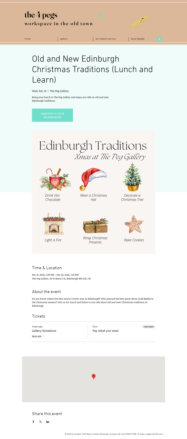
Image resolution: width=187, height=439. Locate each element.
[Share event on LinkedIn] (47, 422)
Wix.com (159, 434)
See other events (52, 117)
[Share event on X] (40, 422)
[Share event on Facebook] (33, 422)
